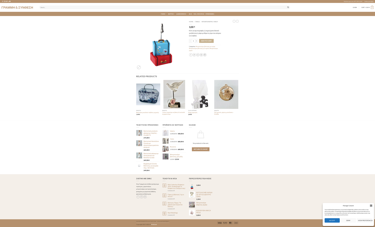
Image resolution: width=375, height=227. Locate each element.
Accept (332, 220)
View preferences (365, 220)
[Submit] (288, 7)
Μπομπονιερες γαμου (210, 21)
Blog (190, 14)
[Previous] (136, 100)
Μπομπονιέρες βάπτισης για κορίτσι (199, 48)
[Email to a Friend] (197, 54)
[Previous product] (237, 21)
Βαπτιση (171, 14)
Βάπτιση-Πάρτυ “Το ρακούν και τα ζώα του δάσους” (175, 204)
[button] (371, 206)
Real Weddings (199, 14)
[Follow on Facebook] (2, 1)
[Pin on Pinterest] (201, 54)
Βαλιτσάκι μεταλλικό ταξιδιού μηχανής (147, 112)
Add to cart (206, 41)
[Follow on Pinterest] (9, 1)
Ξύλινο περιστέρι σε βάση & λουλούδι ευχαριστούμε (173, 113)
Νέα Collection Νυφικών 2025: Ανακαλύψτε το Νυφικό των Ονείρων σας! (176, 186)
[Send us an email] (6, 1)
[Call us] (8, 1)
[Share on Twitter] (194, 54)
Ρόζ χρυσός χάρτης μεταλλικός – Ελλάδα (224, 113)
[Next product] (234, 21)
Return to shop (201, 149)
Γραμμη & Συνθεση (17, 7)
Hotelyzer (154, 224)
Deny (348, 220)
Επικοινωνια (210, 14)
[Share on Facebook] (190, 54)
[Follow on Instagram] (4, 1)
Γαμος (163, 14)
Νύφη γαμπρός (192, 112)
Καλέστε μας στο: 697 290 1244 (353, 1)
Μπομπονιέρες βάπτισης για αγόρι (205, 46)
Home (191, 21)
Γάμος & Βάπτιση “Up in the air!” (176, 195)
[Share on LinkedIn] (204, 54)
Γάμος (197, 21)
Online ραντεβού (369, 1)
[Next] (238, 100)
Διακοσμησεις (181, 14)
